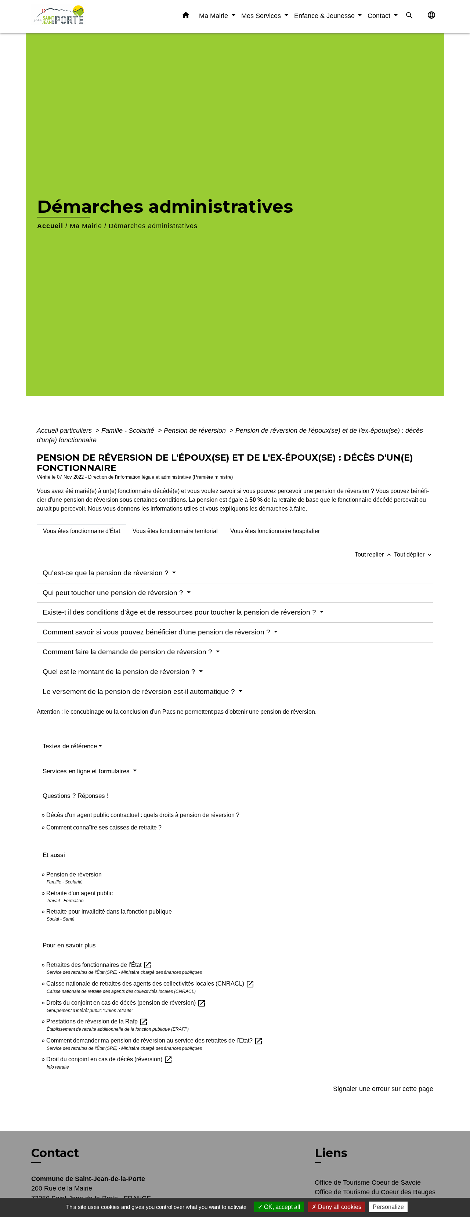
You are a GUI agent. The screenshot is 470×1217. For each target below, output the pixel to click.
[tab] (81, 531)
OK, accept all (281, 1207)
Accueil (50, 226)
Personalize (388, 1207)
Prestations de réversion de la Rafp (97, 1021)
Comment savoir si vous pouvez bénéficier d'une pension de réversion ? (157, 632)
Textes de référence (70, 746)
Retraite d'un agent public (79, 893)
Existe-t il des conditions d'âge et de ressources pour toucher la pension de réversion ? (180, 612)
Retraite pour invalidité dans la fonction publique (109, 911)
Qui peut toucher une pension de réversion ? (114, 593)
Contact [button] (380, 15)
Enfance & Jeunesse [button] (325, 15)
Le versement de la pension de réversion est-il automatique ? (140, 691)
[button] (186, 16)
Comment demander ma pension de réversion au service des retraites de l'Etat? (154, 1040)
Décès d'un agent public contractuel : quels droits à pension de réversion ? (142, 815)
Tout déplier (413, 554)
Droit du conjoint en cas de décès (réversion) (109, 1059)
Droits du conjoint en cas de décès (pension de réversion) (126, 1003)
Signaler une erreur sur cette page (383, 1088)
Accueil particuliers (65, 430)
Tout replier (374, 554)
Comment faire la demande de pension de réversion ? (128, 652)
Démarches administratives (153, 226)
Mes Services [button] (262, 15)
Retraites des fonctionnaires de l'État (99, 965)
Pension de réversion (196, 430)
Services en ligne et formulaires (87, 771)
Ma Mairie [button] (214, 15)
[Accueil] (77, 16)
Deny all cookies (339, 1207)
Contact (55, 1153)
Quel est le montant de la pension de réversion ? (120, 672)
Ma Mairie (86, 226)
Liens (331, 1153)
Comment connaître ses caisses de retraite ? (104, 827)
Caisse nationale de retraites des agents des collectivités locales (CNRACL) (150, 983)
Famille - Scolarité (128, 430)
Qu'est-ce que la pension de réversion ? (106, 573)
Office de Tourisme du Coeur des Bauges (375, 1192)
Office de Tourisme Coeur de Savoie (368, 1182)
